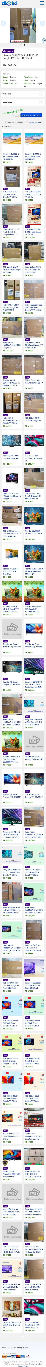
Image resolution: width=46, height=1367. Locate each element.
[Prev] (6, 23)
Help (4, 1347)
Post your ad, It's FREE (31, 115)
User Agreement (34, 1364)
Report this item (35, 122)
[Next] (40, 23)
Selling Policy (22, 1347)
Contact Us (11, 1347)
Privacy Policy (23, 1366)
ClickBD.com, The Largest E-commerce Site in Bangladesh (9, 3)
